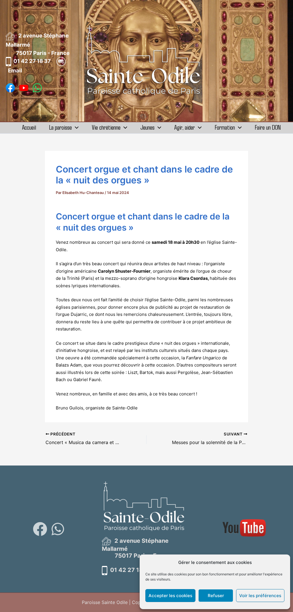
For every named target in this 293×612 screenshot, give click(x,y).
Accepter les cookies (170, 595)
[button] (75, 127)
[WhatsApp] (58, 529)
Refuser (216, 595)
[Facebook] (40, 529)
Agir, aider (184, 127)
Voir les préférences (260, 595)
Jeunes (147, 127)
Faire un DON (268, 127)
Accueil (29, 127)
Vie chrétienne (106, 127)
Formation (225, 127)
